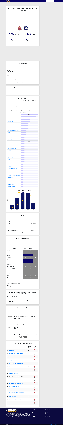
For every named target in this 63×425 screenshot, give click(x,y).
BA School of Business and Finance (15, 366)
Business (9, 116)
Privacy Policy (55, 424)
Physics (9, 159)
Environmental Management (12, 168)
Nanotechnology (10, 161)
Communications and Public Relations (13, 130)
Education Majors (10, 128)
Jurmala (33, 415)
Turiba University (12, 379)
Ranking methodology (10, 422)
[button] (16, 106)
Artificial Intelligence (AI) (12, 179)
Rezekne (33, 418)
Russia (46, 413)
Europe (27, 35)
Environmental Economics (12, 146)
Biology (9, 152)
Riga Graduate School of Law (14, 389)
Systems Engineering (11, 137)
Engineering (9, 114)
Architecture (10, 139)
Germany (46, 415)
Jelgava (33, 413)
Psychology (9, 125)
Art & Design (10, 132)
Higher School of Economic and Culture (16, 399)
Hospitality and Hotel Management (13, 141)
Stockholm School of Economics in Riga (16, 353)
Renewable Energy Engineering (12, 123)
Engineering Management (12, 148)
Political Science (10, 157)
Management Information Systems (13, 143)
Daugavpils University (13, 350)
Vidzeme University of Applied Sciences (16, 363)
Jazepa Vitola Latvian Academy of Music (16, 383)
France (46, 418)
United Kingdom (48, 416)
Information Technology (11, 186)
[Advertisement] (14, 18)
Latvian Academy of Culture (14, 386)
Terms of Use (50, 424)
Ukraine (46, 412)
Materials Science (10, 177)
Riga (27, 41)
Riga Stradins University (13, 373)
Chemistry (9, 150)
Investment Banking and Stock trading (14, 175)
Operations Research (11, 184)
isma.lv (30, 67)
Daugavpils (34, 410)
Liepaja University (12, 396)
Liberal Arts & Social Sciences (12, 119)
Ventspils (33, 416)
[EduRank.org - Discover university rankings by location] (8, 0)
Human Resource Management (12, 170)
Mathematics (10, 155)
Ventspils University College (14, 356)
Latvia (11, 41)
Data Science (10, 166)
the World (12, 35)
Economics (9, 134)
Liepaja (33, 412)
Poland (46, 410)
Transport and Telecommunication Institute (16, 360)
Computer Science (10, 121)
